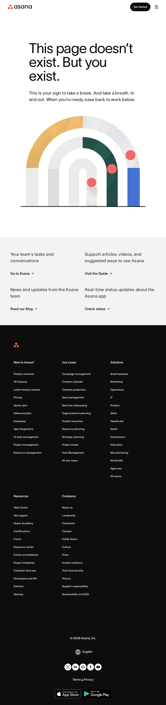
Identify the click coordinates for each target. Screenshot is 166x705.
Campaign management (76, 373)
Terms (76, 679)
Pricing (18, 397)
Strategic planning (73, 436)
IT (111, 397)
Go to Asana (20, 273)
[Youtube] (98, 667)
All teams (115, 476)
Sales (113, 413)
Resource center (24, 547)
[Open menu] (156, 7)
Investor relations (72, 562)
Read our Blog (21, 309)
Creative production (74, 389)
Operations (117, 389)
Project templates (24, 562)
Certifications (22, 531)
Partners (19, 586)
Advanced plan (23, 413)
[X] (67, 667)
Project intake (70, 444)
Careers (67, 531)
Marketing (116, 381)
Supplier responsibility (75, 586)
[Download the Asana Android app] (96, 693)
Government (117, 436)
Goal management (73, 397)
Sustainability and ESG (75, 594)
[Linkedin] (75, 667)
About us (67, 507)
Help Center (21, 507)
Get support (21, 515)
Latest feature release (27, 389)
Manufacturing (119, 452)
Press (65, 554)
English (87, 651)
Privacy (66, 578)
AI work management (26, 436)
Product (115, 405)
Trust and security (72, 570)
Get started (140, 6)
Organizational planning (76, 413)
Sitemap (18, 594)
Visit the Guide (96, 273)
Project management (26, 444)
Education (116, 444)
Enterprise (20, 421)
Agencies (116, 468)
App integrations (23, 428)
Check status (95, 309)
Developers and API (25, 578)
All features (20, 381)
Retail (113, 428)
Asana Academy (23, 523)
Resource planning (73, 428)
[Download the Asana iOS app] (68, 693)
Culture (66, 547)
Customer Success (25, 570)
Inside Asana (69, 539)
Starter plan (20, 405)
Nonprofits (116, 460)
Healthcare (117, 421)
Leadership (68, 515)
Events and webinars (26, 554)
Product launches (72, 421)
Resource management (28, 452)
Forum (17, 539)
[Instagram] (83, 667)
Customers (68, 523)
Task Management (73, 452)
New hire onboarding (74, 405)
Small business (119, 373)
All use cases (70, 460)
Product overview (24, 373)
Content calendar (72, 381)
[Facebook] (90, 667)
